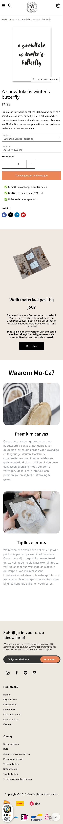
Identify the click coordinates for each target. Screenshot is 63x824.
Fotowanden (10, 704)
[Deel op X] (10, 214)
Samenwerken (11, 744)
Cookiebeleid (10, 774)
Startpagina (8, 19)
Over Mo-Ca (10, 719)
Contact (7, 724)
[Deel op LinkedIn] (16, 214)
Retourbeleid (10, 769)
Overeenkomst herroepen (17, 779)
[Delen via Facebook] (4, 214)
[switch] (7, 819)
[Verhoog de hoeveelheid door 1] (31, 164)
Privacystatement (13, 759)
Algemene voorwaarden (16, 754)
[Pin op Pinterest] (23, 214)
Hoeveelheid (8, 156)
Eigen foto (9, 699)
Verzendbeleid (11, 764)
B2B (5, 749)
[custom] (7, 672)
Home (6, 694)
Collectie (8, 709)
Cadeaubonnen (11, 714)
